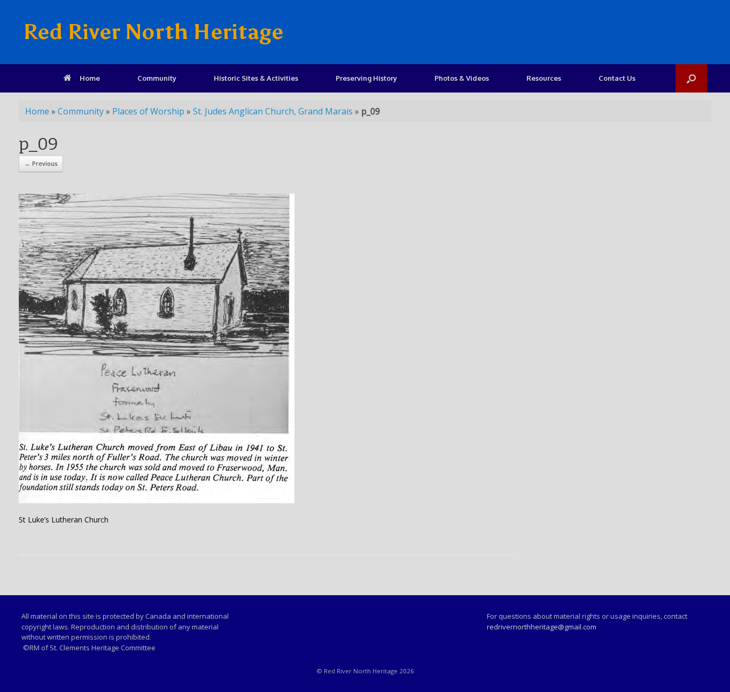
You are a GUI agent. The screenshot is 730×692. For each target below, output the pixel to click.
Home (90, 78)
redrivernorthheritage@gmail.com (541, 627)
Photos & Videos (461, 78)
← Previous (41, 163)
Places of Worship (148, 111)
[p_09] (156, 500)
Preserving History (366, 78)
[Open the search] (691, 78)
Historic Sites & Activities (256, 78)
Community (156, 78)
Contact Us (617, 78)
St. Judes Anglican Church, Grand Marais (273, 111)
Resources (543, 78)
